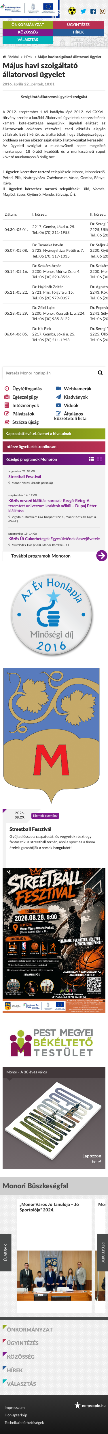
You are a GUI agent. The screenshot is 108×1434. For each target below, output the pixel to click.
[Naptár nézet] (99, 460)
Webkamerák (78, 389)
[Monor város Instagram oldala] (102, 11)
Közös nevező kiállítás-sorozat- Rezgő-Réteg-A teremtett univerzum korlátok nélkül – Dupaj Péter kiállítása (52, 506)
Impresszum (15, 1408)
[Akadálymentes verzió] (72, 11)
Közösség (28, 32)
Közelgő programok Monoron (31, 460)
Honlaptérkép (16, 1415)
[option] (54, 1256)
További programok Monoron (41, 556)
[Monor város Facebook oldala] (93, 11)
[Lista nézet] (91, 460)
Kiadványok (76, 397)
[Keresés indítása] (100, 373)
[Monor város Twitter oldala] (83, 11)
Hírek (78, 32)
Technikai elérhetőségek (24, 1423)
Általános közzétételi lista (70, 416)
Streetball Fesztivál (24, 477)
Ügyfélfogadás (27, 389)
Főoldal (13, 57)
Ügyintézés (78, 25)
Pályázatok (23, 414)
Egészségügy (25, 397)
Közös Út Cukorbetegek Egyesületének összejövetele (54, 539)
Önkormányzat (28, 25)
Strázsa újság (25, 422)
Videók (71, 405)
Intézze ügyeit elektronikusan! (31, 447)
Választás (28, 40)
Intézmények (25, 405)
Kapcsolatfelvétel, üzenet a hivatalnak (38, 434)
